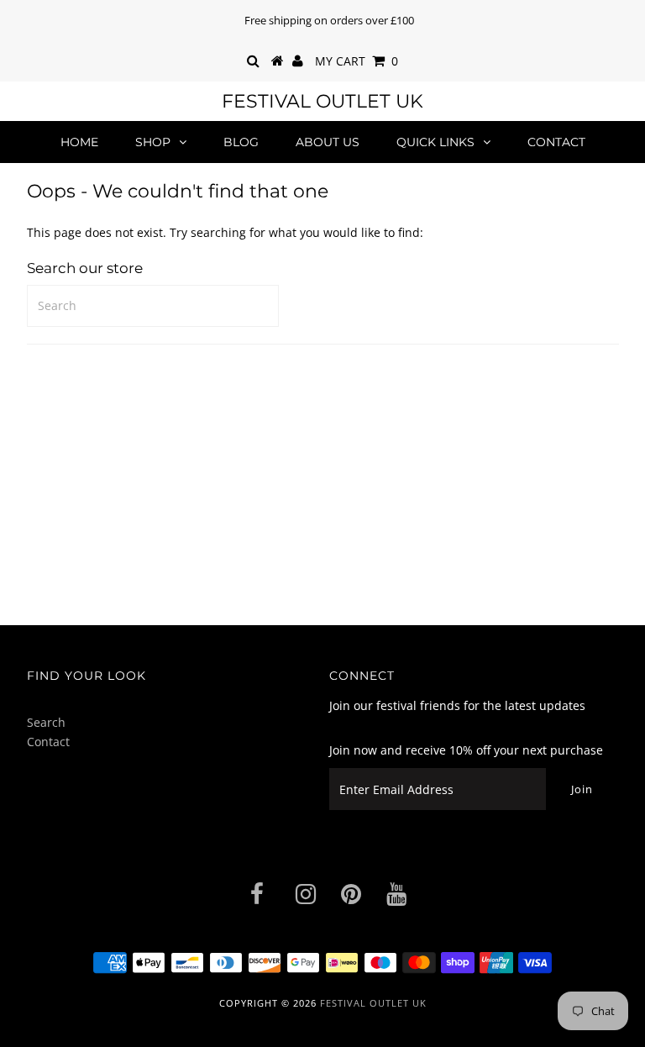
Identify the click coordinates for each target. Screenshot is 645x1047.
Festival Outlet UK (322, 101)
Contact (556, 142)
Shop (152, 142)
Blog (241, 142)
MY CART (356, 61)
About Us (327, 142)
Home (79, 142)
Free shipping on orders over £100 (329, 20)
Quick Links (435, 142)
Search (46, 722)
